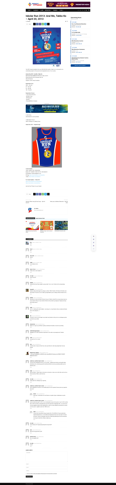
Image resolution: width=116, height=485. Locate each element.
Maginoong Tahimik (34, 352)
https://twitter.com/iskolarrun (34, 176)
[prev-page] (26, 234)
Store (61, 10)
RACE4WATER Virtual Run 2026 (60, 230)
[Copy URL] (34, 24)
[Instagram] (80, 10)
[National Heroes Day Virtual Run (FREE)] (32, 225)
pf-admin (28, 21)
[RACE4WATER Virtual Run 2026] (61, 225)
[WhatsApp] (43, 24)
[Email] (48, 24)
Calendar (35, 10)
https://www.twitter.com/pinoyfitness (33, 183)
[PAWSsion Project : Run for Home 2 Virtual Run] (46, 225)
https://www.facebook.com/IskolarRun (37, 175)
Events (27, 229)
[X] (84, 10)
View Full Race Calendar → (80, 65)
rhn (30, 315)
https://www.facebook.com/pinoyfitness (34, 181)
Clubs (41, 10)
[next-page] (28, 234)
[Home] (93, 236)
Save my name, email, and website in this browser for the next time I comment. (42, 473)
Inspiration (47, 10)
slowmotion (32, 324)
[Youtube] (86, 10)
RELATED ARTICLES (30, 218)
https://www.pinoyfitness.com (38, 210)
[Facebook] (78, 10)
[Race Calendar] (93, 239)
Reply (31, 245)
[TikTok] (82, 10)
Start (29, 10)
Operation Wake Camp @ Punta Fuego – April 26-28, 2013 (35, 202)
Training (55, 10)
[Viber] (40, 24)
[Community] (93, 245)
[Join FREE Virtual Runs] (93, 242)
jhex (31, 242)
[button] (88, 10)
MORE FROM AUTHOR (40, 218)
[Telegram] (45, 24)
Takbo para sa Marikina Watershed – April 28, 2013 (59, 202)
